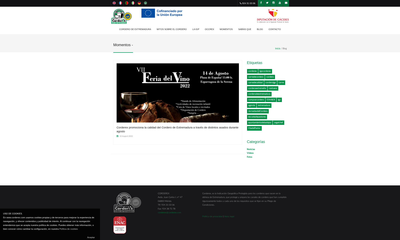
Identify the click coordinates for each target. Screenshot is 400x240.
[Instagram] (273, 3)
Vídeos (250, 153)
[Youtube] (280, 3)
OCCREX (209, 29)
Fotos (249, 157)
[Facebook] (261, 3)
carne (281, 83)
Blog (260, 29)
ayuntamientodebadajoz (259, 123)
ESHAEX (271, 100)
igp (279, 100)
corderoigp (270, 83)
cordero (270, 77)
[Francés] (120, 3)
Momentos (226, 29)
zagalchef (278, 123)
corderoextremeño (257, 88)
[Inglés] (114, 3)
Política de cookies (68, 229)
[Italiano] (133, 3)
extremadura (264, 105)
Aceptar (91, 237)
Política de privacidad (212, 216)
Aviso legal (229, 216)
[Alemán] (139, 3)
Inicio (277, 49)
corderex (252, 71)
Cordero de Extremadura (135, 29)
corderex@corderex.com (169, 213)
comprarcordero (256, 100)
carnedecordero (255, 77)
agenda (251, 105)
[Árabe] (145, 3)
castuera (273, 88)
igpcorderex (265, 71)
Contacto (275, 29)
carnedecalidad (255, 83)
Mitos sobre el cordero (172, 29)
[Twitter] (267, 3)
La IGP (195, 29)
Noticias (251, 149)
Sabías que (244, 29)
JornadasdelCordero (258, 111)
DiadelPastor (254, 128)
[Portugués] (126, 3)
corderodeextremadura (259, 94)
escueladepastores (257, 117)
